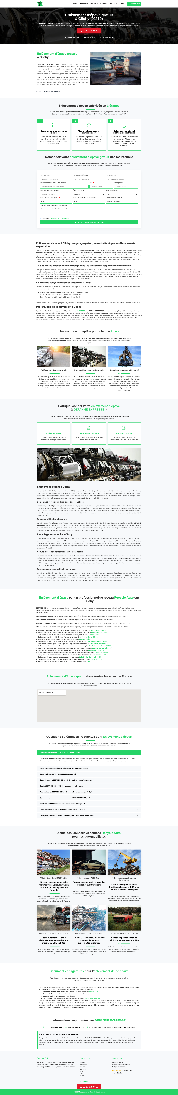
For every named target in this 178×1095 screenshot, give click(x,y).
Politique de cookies (119, 1067)
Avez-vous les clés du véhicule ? (84, 198)
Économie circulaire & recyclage (125, 878)
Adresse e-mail (111, 175)
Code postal (118, 183)
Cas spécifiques (84, 878)
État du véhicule (78, 190)
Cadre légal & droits (49, 878)
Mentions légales (117, 1062)
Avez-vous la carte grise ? (49, 198)
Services (93, 4)
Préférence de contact (114, 198)
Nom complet (45, 175)
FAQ (115, 4)
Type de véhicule (112, 190)
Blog (110, 4)
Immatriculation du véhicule (49, 190)
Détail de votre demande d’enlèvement (53, 205)
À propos (103, 4)
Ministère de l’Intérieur (92, 998)
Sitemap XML (84, 1081)
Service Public (94, 992)
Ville (91, 183)
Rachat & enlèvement (48, 933)
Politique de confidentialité (121, 1064)
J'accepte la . (55, 218)
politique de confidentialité (60, 218)
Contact (121, 4)
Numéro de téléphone (81, 175)
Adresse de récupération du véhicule (53, 183)
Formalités (84, 4)
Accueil (75, 4)
